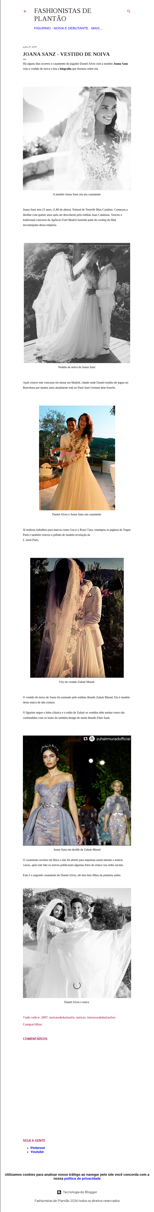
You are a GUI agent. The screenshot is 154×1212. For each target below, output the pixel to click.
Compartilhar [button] (32, 1024)
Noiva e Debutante (71, 28)
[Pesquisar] (129, 10)
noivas (81, 1017)
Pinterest (37, 1148)
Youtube (37, 1152)
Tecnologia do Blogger (80, 1192)
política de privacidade (82, 1178)
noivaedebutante (62, 1017)
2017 (44, 1017)
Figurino (42, 28)
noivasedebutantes (101, 1017)
